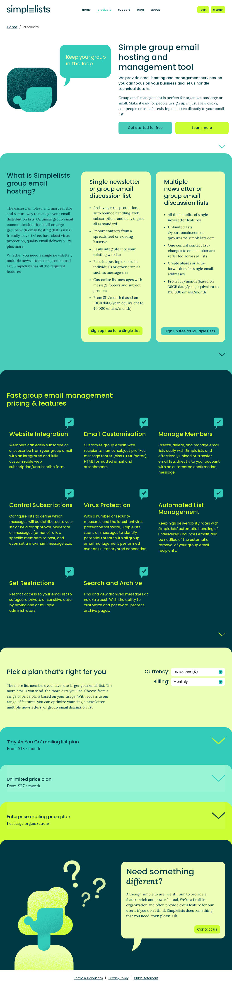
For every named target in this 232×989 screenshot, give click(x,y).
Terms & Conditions (88, 978)
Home (12, 27)
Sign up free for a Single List (115, 330)
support (124, 9)
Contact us (207, 929)
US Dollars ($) (186, 672)
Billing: (161, 682)
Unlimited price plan (29, 782)
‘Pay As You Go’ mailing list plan (43, 745)
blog (140, 9)
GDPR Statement (146, 978)
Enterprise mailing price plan (38, 819)
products (104, 9)
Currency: (157, 672)
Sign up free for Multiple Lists (190, 331)
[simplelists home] (28, 10)
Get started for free (145, 127)
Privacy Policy (118, 978)
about (155, 9)
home (86, 9)
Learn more (202, 127)
